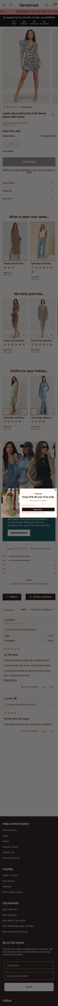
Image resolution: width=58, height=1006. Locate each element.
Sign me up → (38, 509)
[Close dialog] (55, 490)
